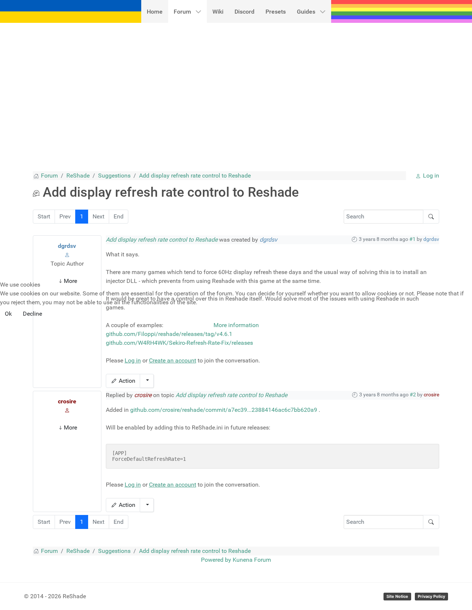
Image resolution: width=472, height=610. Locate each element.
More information (236, 325)
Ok (8, 313)
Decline (32, 313)
